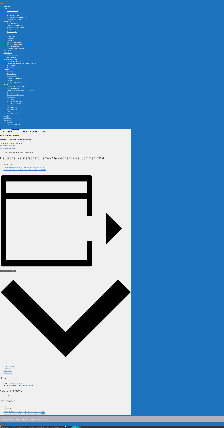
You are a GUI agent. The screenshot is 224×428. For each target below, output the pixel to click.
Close (2, 425)
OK (74, 427)
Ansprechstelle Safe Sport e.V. (15, 27)
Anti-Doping (10, 99)
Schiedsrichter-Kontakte (14, 61)
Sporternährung (11, 74)
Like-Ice (9, 80)
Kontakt (6, 116)
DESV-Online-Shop (12, 55)
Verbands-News (11, 13)
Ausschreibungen (12, 36)
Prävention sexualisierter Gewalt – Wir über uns (20, 90)
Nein (77, 427)
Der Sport (7, 69)
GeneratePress (43, 419)
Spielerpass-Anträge (13, 46)
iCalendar (7, 369)
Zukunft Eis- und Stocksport (15, 82)
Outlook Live (8, 373)
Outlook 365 (8, 371)
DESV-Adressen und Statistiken (16, 101)
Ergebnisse (10, 38)
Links (8, 111)
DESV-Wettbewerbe (26, 385)
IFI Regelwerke (11, 65)
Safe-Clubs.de (11, 30)
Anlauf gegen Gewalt (13, 23)
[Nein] (80, 427)
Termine (9, 34)
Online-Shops (8, 53)
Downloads (7, 118)
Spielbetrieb (7, 21)
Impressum (7, 120)
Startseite (7, 7)
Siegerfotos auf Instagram (14, 42)
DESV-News (7, 9)
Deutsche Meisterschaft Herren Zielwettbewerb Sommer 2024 (25, 170)
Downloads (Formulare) (13, 113)
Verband (6, 84)
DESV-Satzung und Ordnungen (16, 86)
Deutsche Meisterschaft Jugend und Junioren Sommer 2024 (24, 168)
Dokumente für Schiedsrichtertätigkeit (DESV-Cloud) (22, 63)
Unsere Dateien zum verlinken (15, 48)
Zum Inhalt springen (6, 1)
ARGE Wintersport (12, 109)
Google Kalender (9, 366)
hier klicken (16, 135)
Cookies (9, 122)
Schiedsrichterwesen (10, 59)
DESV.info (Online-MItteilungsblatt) (17, 17)
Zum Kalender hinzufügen (8, 271)
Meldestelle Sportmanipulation (15, 25)
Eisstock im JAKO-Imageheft (15, 19)
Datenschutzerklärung (13, 124)
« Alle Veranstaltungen (7, 149)
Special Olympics (12, 32)
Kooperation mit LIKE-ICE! (14, 78)
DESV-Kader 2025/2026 (14, 103)
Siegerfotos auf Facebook (14, 44)
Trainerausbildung (12, 107)
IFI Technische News (13, 15)
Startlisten (10, 40)
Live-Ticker (7, 51)
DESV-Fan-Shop (11, 57)
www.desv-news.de (12, 11)
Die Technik (10, 71)
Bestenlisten (10, 105)
